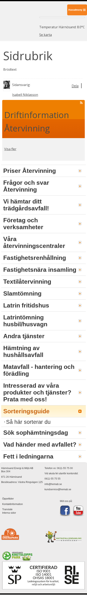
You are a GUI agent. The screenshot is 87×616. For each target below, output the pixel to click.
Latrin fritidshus (26, 305)
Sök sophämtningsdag (35, 432)
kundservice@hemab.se (58, 489)
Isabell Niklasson (25, 94)
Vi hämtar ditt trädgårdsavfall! (26, 205)
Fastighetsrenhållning (34, 257)
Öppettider (8, 498)
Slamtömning (22, 293)
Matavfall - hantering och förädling (38, 370)
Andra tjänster (24, 336)
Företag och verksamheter (23, 223)
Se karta (45, 35)
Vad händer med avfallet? (39, 444)
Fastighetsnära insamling (39, 269)
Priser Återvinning (29, 170)
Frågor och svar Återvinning (26, 186)
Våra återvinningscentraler (34, 242)
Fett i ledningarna (28, 456)
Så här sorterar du (28, 422)
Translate (7, 509)
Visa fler (10, 149)
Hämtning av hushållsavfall (23, 351)
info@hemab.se (53, 484)
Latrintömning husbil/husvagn (25, 320)
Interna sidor (9, 512)
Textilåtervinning (27, 281)
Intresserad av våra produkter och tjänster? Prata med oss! (37, 392)
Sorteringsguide (26, 411)
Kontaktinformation (12, 504)
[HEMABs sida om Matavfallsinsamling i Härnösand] (64, 541)
